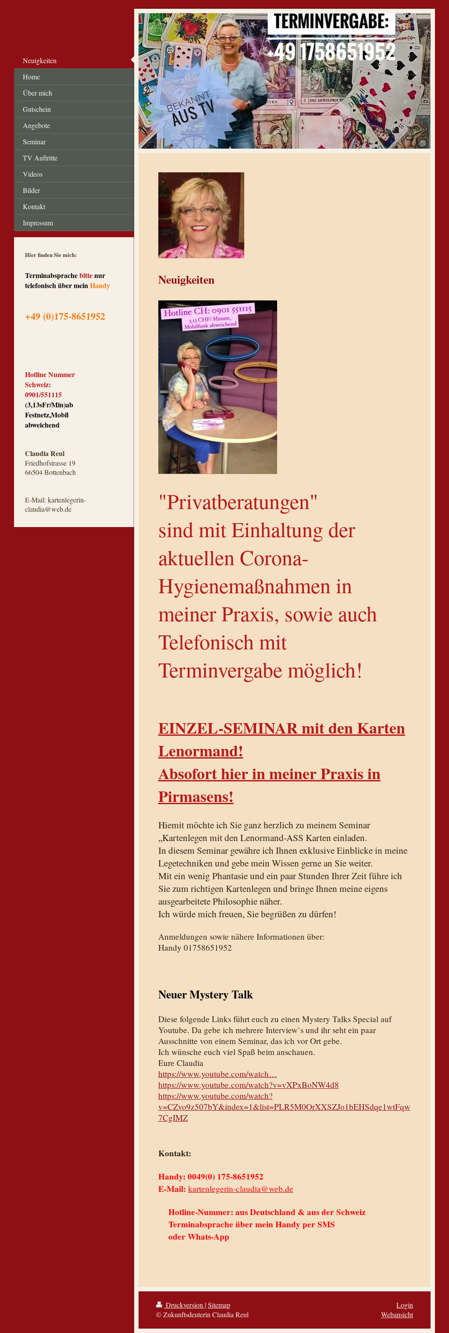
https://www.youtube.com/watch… (217, 1073)
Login (404, 1304)
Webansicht (397, 1314)
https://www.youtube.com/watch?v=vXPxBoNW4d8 (248, 1084)
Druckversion (184, 1304)
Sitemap (219, 1304)
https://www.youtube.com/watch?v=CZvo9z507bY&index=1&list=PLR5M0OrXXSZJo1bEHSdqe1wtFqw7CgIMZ (284, 1106)
